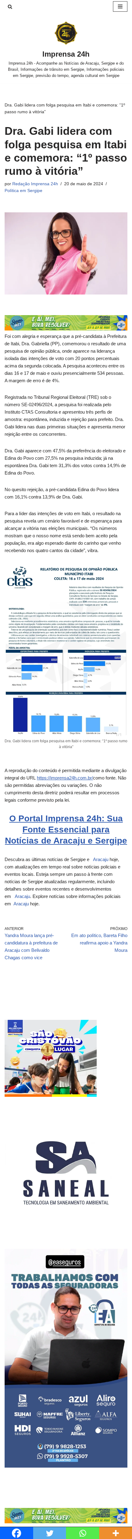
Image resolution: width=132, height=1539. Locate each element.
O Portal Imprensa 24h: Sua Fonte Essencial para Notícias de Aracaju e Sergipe (66, 830)
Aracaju (100, 859)
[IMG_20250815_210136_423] (66, 1466)
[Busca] (10, 6)
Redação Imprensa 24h (35, 184)
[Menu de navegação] (120, 6)
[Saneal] (66, 1232)
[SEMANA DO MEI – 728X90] (66, 328)
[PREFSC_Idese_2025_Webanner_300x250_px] (51, 1095)
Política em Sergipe (23, 190)
